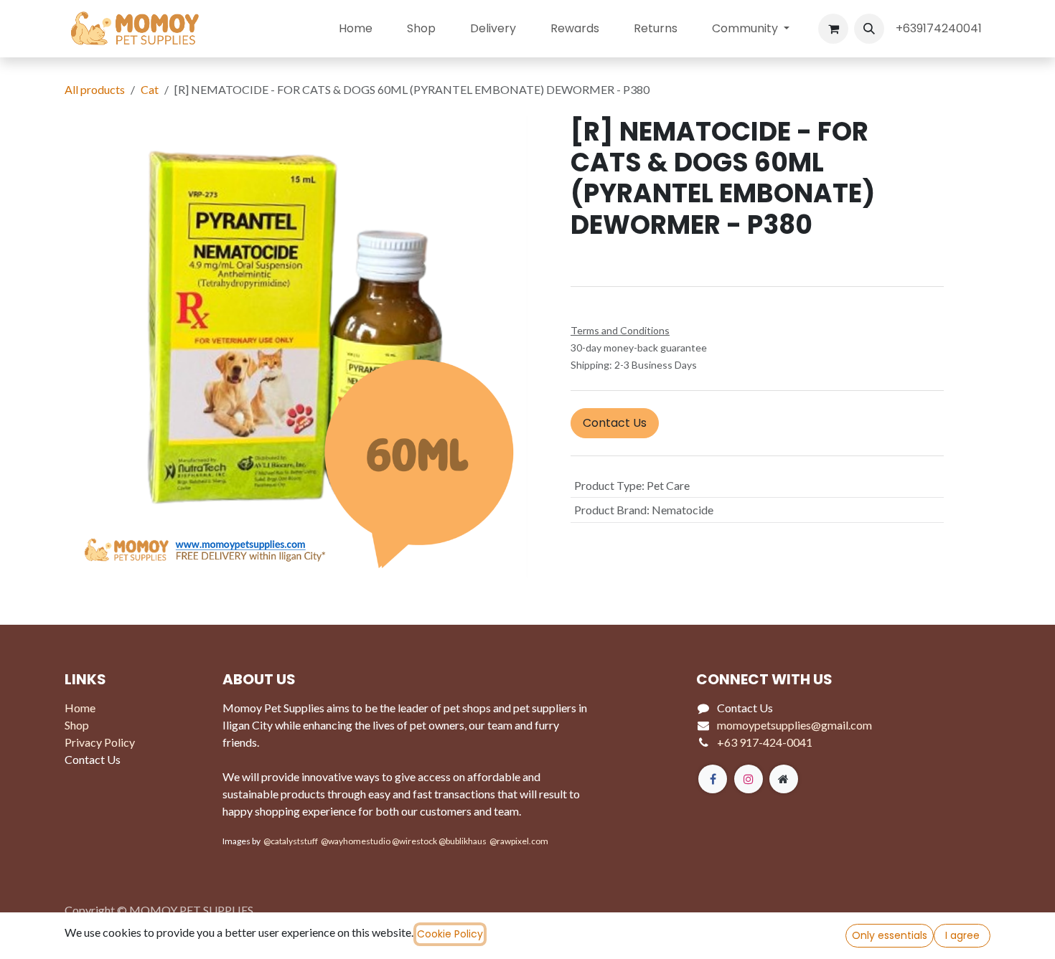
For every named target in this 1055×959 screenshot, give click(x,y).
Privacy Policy (100, 742)
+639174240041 (940, 28)
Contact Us (615, 423)
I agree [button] (962, 935)
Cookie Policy (450, 934)
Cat (150, 89)
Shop (77, 725)
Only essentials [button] (889, 935)
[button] (869, 29)
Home (80, 707)
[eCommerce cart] (833, 29)
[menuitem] (356, 28)
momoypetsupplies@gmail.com (794, 725)
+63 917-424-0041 (764, 742)
